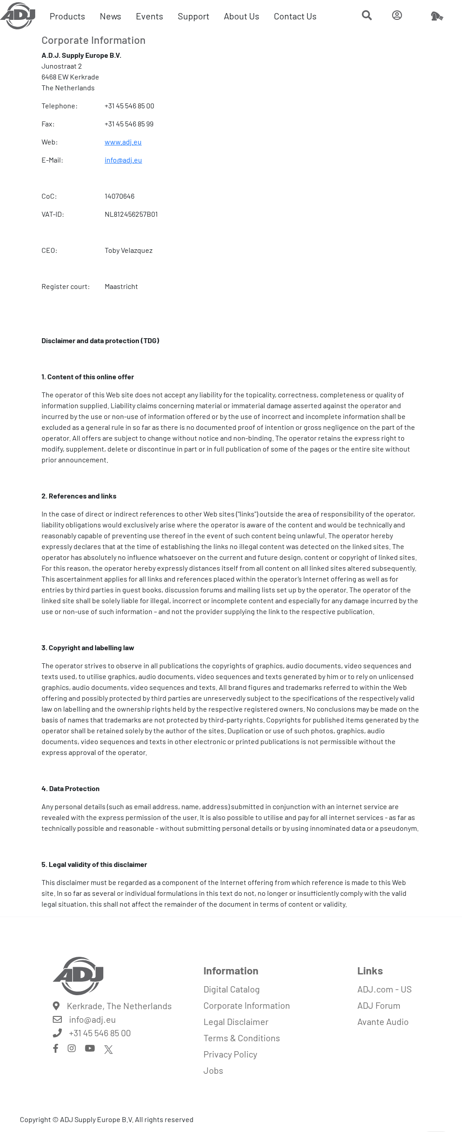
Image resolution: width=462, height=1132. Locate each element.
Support (193, 15)
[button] (367, 16)
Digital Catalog (231, 988)
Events (149, 15)
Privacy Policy (230, 1053)
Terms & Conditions (241, 1037)
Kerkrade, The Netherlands (119, 1005)
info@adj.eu (123, 159)
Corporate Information (246, 1005)
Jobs (213, 1070)
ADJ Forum (379, 1005)
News (110, 15)
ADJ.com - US (384, 988)
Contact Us (295, 15)
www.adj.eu (123, 141)
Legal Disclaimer (235, 1021)
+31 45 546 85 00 (100, 1032)
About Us (241, 15)
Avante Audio (383, 1021)
